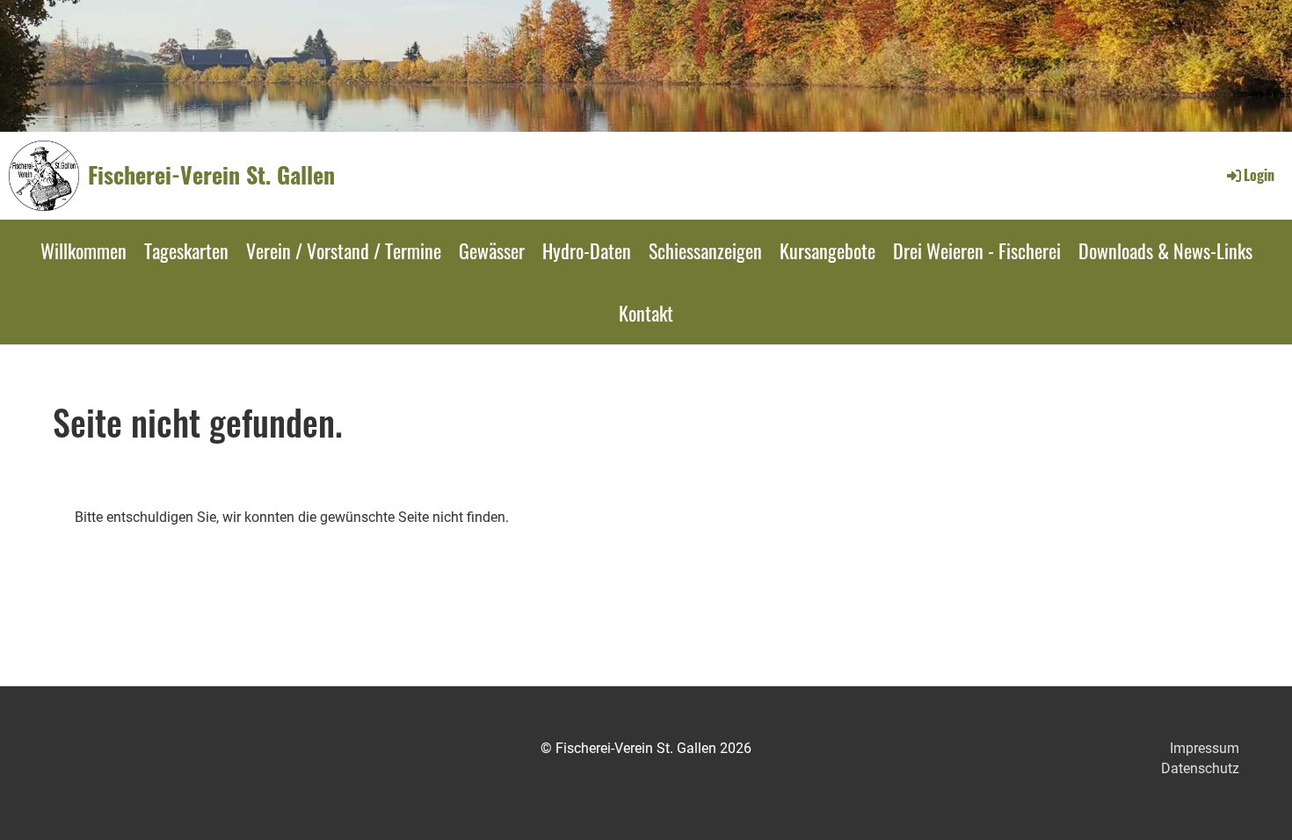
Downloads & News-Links (1165, 250)
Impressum (1204, 748)
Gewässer (492, 250)
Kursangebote (827, 250)
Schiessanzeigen (705, 250)
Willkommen (83, 250)
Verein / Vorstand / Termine (343, 250)
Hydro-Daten (586, 250)
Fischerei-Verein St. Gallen (211, 175)
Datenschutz (1200, 768)
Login (1259, 174)
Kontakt (646, 313)
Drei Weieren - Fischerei (977, 250)
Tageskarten (186, 250)
